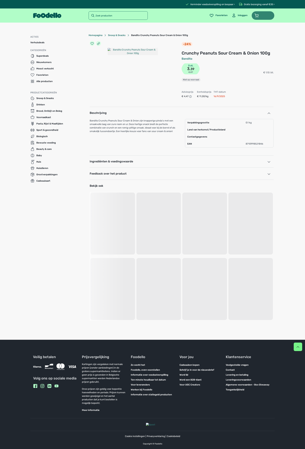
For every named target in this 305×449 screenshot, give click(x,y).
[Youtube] (56, 386)
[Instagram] (42, 386)
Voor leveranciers (140, 384)
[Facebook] (35, 386)
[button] (263, 15)
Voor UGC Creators (190, 384)
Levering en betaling (237, 374)
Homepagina (95, 35)
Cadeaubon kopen (189, 365)
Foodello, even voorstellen (145, 370)
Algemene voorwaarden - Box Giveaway (247, 384)
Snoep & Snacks (116, 35)
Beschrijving (98, 113)
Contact (230, 370)
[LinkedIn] (49, 386)
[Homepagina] (47, 15)
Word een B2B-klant (191, 379)
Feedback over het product (108, 173)
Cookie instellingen (135, 436)
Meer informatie (91, 410)
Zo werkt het (138, 365)
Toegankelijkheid (235, 389)
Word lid (184, 374)
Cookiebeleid (173, 436)
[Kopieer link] (98, 43)
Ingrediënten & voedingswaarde (111, 161)
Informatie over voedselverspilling (149, 374)
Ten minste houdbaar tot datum (148, 379)
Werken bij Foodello (141, 389)
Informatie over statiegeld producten (151, 394)
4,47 (190, 72)
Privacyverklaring (156, 436)
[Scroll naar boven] (298, 347)
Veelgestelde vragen (237, 365)
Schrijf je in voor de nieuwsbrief (197, 370)
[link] (239, 15)
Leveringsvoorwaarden (238, 379)
